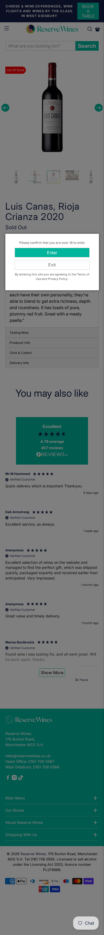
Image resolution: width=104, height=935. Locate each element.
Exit (52, 264)
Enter (52, 252)
